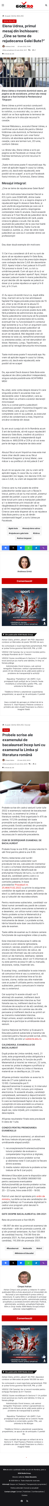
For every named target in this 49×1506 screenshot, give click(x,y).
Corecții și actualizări (31, 1488)
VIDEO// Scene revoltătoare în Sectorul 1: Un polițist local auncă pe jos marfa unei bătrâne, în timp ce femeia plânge (24, 660)
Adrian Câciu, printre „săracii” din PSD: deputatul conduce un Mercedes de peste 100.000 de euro (23, 640)
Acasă (7, 16)
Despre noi (14, 1484)
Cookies (24, 1495)
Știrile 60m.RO (17, 16)
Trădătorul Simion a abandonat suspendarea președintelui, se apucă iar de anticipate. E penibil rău (23, 694)
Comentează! (24, 581)
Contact (19, 1491)
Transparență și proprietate (36, 1484)
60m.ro (17, 1480)
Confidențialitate (38, 1491)
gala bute (14, 528)
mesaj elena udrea (32, 528)
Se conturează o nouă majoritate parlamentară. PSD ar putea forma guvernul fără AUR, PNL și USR (24, 647)
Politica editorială (17, 1488)
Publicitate (27, 1491)
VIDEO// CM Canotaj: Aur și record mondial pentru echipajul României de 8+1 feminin (23, 653)
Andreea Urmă (9, 46)
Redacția (22, 1484)
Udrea (37, 533)
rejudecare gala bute (19, 533)
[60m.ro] (24, 5)
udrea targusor (25, 538)
